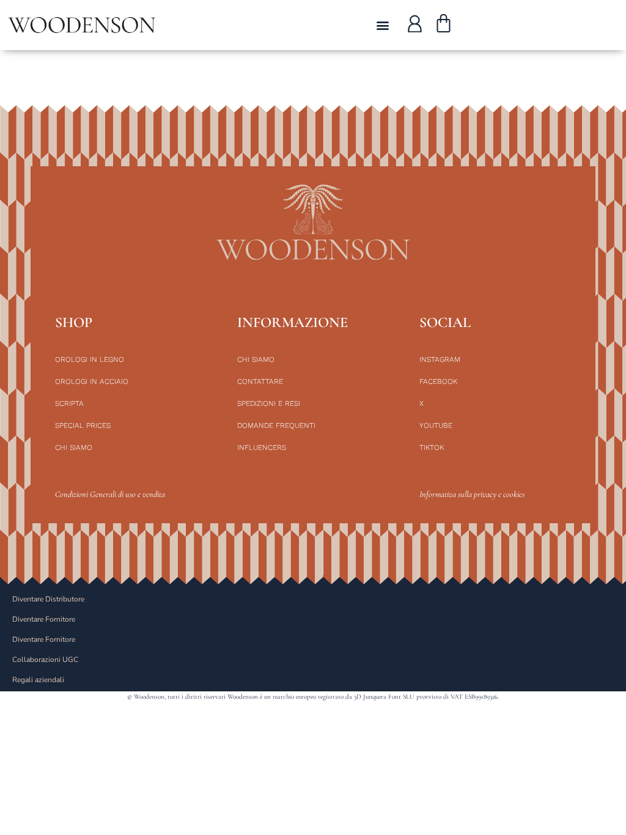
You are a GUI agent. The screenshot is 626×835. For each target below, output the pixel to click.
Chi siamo (73, 447)
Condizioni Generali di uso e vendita (110, 494)
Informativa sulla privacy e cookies (472, 494)
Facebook (438, 381)
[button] (382, 25)
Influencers (261, 447)
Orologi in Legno (89, 359)
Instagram (439, 359)
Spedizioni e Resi (268, 403)
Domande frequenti (276, 425)
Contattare (260, 381)
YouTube (435, 425)
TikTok (431, 447)
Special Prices (83, 425)
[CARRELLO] (443, 25)
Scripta (69, 403)
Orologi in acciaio (91, 381)
